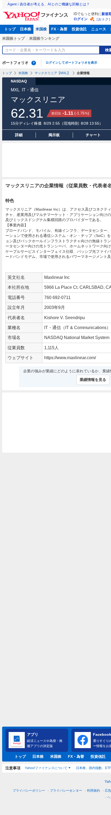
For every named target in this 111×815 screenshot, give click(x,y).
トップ (10, 29)
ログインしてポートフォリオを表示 (71, 62)
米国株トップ (13, 38)
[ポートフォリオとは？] (34, 63)
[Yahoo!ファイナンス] (36, 13)
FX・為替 (59, 29)
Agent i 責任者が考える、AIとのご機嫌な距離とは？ (49, 4)
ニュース (98, 29)
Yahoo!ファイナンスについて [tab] (46, 768)
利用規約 (93, 790)
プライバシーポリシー (29, 790)
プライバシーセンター (66, 790)
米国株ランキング (44, 38)
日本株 (25, 29)
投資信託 (79, 29)
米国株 (41, 29)
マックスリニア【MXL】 (52, 73)
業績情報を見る (93, 379)
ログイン (81, 19)
